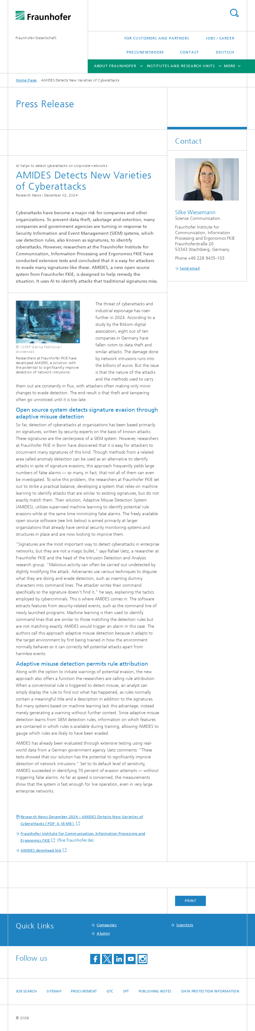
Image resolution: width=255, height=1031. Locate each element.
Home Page (26, 80)
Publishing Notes (155, 991)
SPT (126, 991)
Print (191, 901)
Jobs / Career (220, 38)
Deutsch (225, 52)
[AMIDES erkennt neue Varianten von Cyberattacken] (44, 322)
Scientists (184, 925)
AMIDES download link (41, 850)
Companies (107, 925)
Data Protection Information (210, 991)
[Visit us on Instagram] (142, 959)
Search (234, 13)
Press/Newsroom (145, 52)
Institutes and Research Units (181, 66)
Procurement (84, 991)
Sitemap (54, 991)
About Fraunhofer (115, 66)
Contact (189, 52)
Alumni (103, 933)
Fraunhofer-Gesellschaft (36, 38)
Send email (190, 268)
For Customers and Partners (156, 38)
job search (26, 991)
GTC (110, 991)
